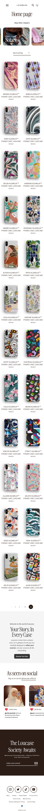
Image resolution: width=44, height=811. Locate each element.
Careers (14, 795)
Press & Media (23, 795)
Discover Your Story (22, 656)
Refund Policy (27, 799)
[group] (16, 37)
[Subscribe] (36, 763)
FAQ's (8, 795)
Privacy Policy (33, 795)
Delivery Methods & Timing (17, 802)
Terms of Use (16, 799)
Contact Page (31, 802)
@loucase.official (29, 678)
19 (25, 607)
